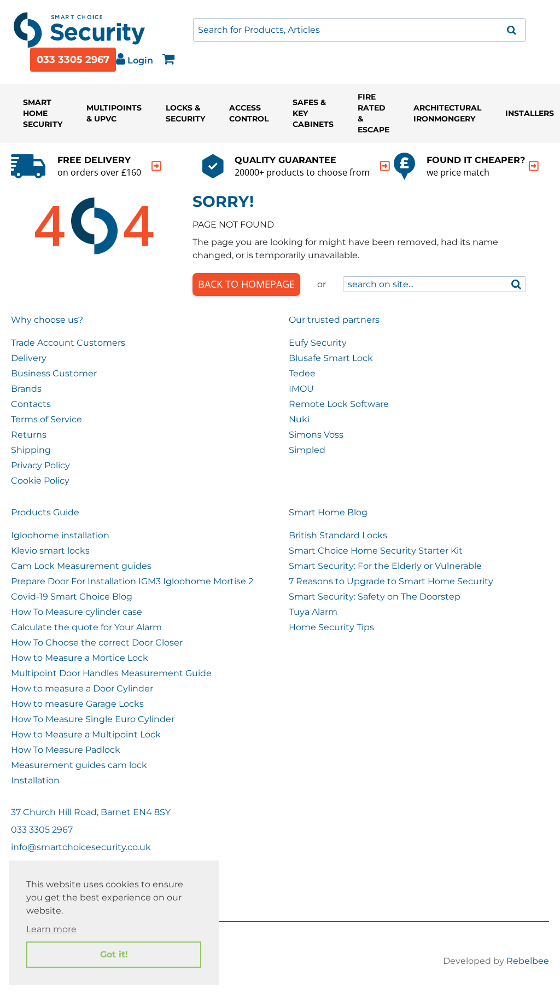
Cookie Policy (40, 480)
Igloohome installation (60, 535)
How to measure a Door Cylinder (82, 688)
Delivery (28, 358)
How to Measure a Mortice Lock (79, 658)
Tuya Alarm (313, 612)
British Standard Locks (338, 535)
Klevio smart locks (50, 550)
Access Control (249, 113)
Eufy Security (318, 343)
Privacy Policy (40, 465)
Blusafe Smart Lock (331, 358)
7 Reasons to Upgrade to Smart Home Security (391, 581)
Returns (28, 434)
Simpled (307, 450)
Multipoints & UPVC (114, 113)
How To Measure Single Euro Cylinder (92, 719)
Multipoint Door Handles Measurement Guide (111, 673)
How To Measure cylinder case (76, 612)
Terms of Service (46, 419)
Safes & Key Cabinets (313, 113)
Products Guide (45, 512)
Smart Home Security (42, 113)
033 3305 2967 (73, 60)
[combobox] (359, 30)
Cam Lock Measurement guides (81, 566)
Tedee (302, 373)
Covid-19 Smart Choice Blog (71, 596)
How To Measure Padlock (65, 750)
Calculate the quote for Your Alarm (86, 627)
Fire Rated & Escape (373, 113)
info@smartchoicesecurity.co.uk (81, 847)
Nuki (299, 419)
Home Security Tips (331, 627)
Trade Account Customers (68, 343)
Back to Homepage (246, 283)
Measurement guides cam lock (79, 765)
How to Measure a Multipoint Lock (86, 734)
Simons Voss (316, 434)
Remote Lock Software (339, 404)
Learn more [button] (51, 929)
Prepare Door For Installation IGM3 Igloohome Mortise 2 (132, 581)
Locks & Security (185, 113)
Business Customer (54, 373)
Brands (26, 388)
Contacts (31, 404)
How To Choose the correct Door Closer (97, 642)
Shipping (31, 450)
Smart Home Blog (328, 512)
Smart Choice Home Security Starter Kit (376, 550)
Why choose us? (47, 320)
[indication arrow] (156, 166)
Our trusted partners (334, 320)
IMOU (301, 388)
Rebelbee (527, 961)
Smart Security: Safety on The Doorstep (374, 596)
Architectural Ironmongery (447, 113)
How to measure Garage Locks (77, 704)
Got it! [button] (114, 954)
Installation (35, 780)
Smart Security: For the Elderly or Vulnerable (385, 566)
